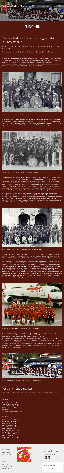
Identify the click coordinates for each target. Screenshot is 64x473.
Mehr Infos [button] (58, 465)
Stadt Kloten (5, 464)
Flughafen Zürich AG (7, 466)
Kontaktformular (49, 52)
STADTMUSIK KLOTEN (16, 5)
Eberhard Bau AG (6, 468)
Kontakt (4, 458)
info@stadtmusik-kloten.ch (25, 52)
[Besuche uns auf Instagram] (49, 458)
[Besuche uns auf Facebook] (46, 458)
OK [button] (52, 468)
